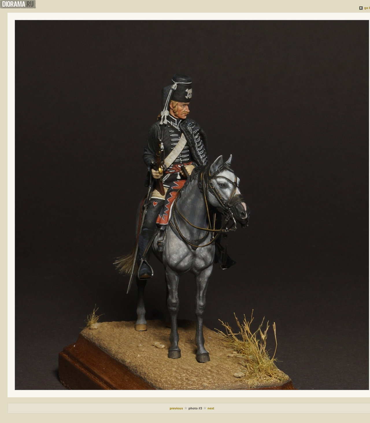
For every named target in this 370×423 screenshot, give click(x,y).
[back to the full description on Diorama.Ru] (361, 8)
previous (177, 408)
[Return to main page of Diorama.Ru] (18, 7)
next (211, 408)
